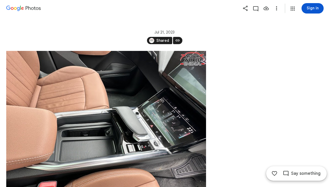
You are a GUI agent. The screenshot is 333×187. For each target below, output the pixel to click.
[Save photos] (266, 8)
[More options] (276, 8)
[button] (292, 8)
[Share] (245, 8)
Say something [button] (306, 173)
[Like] (274, 173)
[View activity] (256, 8)
